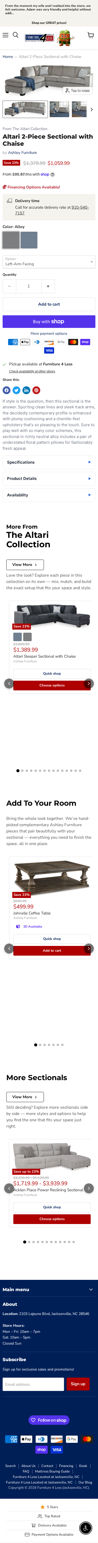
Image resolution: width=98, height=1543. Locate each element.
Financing (66, 1466)
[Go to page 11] (62, 771)
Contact (47, 1466)
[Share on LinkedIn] (26, 390)
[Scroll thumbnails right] (91, 109)
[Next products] (89, 684)
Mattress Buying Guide (52, 1471)
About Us (28, 1466)
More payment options (49, 334)
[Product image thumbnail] (59, 109)
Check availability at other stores (32, 371)
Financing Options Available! (33, 187)
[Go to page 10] (58, 771)
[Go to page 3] (27, 771)
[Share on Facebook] (6, 390)
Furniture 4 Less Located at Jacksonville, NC (46, 1477)
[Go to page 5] (35, 771)
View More (22, 564)
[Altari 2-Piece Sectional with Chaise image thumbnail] (25, 109)
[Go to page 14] (75, 771)
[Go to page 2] (22, 771)
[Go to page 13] (71, 771)
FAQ (26, 1471)
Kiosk (83, 1466)
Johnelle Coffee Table (32, 913)
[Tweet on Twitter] (16, 390)
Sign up (78, 1384)
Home (8, 57)
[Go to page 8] (49, 771)
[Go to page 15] (80, 771)
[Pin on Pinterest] (36, 390)
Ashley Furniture (22, 152)
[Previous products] (9, 684)
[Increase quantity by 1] (48, 286)
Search (10, 1466)
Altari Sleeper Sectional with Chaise (44, 656)
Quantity (9, 275)
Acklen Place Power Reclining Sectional (48, 1190)
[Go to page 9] (53, 771)
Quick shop (52, 673)
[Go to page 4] (31, 771)
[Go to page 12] (67, 771)
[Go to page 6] (40, 771)
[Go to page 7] (44, 771)
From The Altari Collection (25, 129)
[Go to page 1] (18, 770)
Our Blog (85, 1482)
